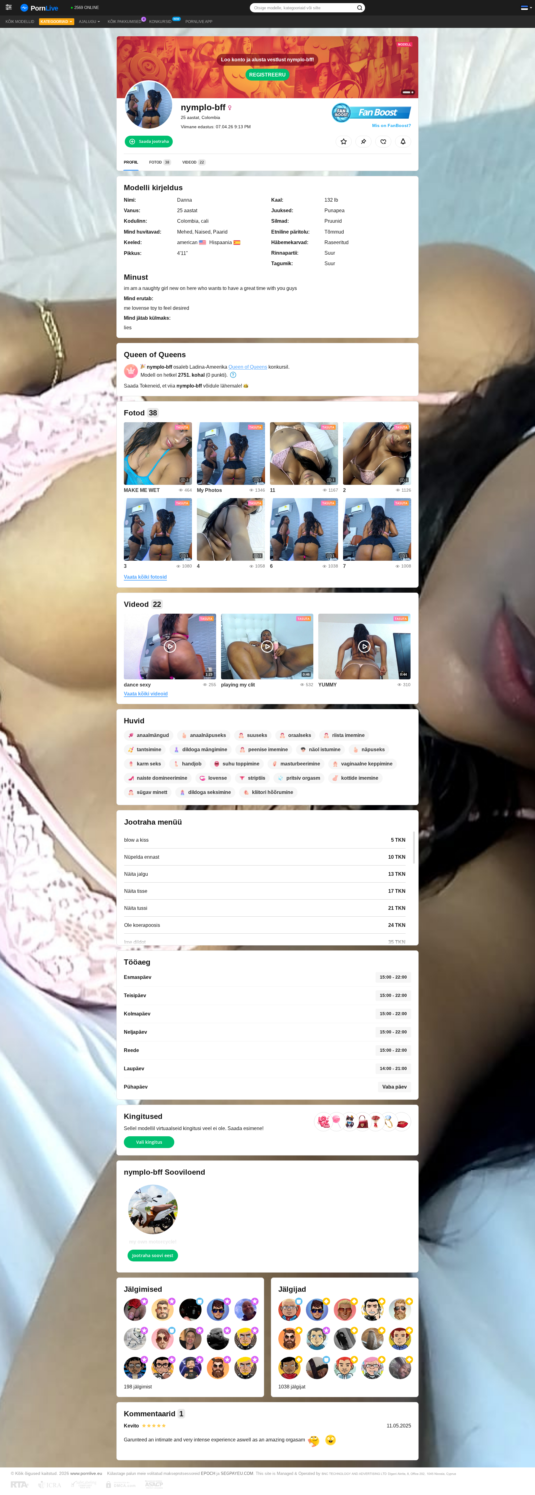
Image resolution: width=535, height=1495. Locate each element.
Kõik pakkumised (124, 22)
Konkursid (160, 22)
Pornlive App (198, 22)
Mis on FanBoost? (391, 125)
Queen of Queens (247, 367)
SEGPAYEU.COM (237, 1473)
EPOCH (208, 1473)
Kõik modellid (20, 22)
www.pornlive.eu (86, 1473)
